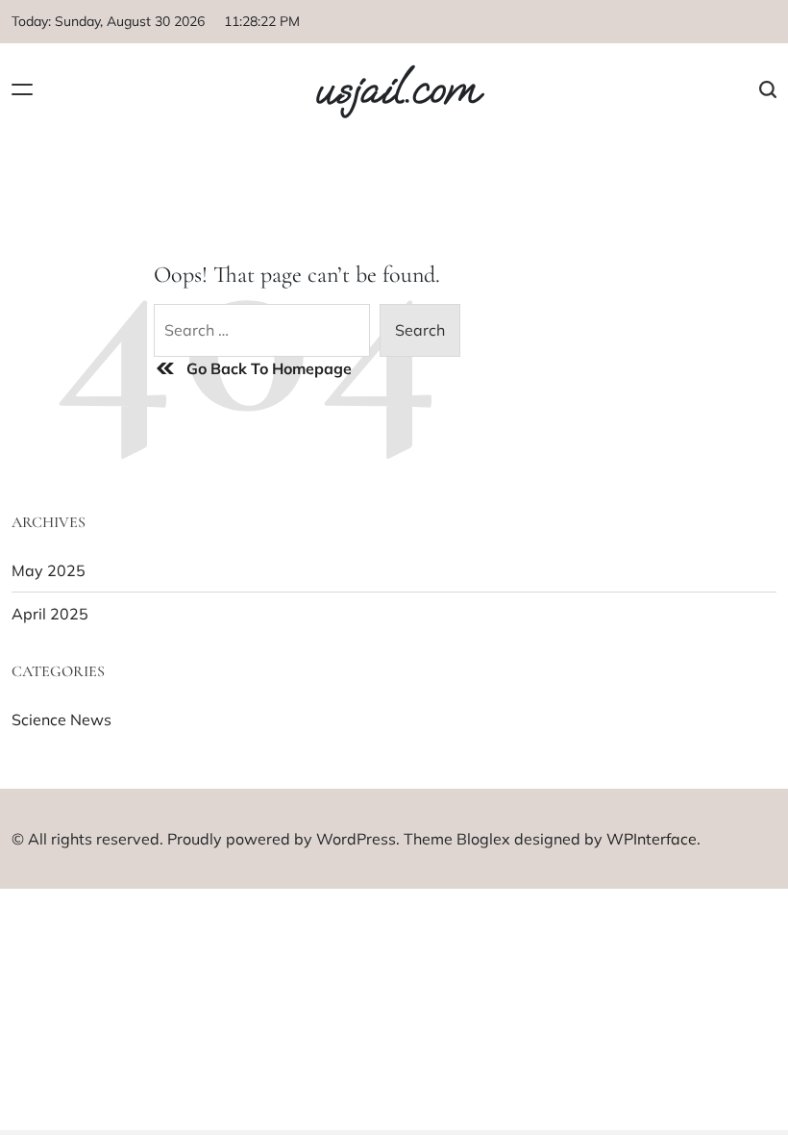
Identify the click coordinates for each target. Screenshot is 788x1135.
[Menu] (22, 89)
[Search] (767, 89)
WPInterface (651, 838)
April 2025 (50, 613)
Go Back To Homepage (269, 368)
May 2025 (49, 570)
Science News (61, 719)
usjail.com (396, 89)
